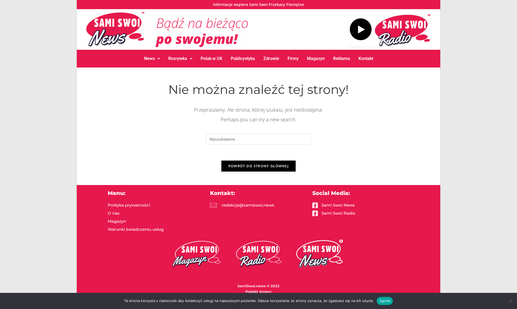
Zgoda (384, 301)
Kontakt (365, 58)
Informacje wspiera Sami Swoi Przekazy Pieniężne (258, 4)
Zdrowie (271, 58)
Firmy (293, 58)
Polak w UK (211, 58)
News (149, 58)
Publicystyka (243, 58)
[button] (152, 58)
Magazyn (316, 58)
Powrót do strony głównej (258, 166)
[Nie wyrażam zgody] (510, 301)
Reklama (341, 58)
